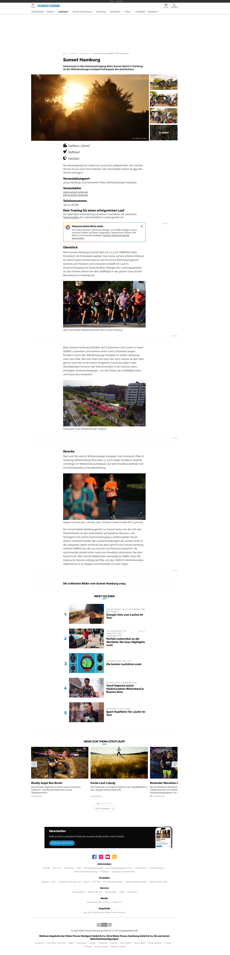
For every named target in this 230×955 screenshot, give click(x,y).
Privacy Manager (156, 868)
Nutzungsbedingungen (93, 868)
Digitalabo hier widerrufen (123, 872)
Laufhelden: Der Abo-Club (69, 882)
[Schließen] (142, 226)
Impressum (69, 868)
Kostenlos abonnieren (62, 843)
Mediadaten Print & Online (98, 902)
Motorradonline (155, 943)
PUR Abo (96, 882)
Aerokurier (39, 943)
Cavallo (92, 943)
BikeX (71, 943)
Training (49, 12)
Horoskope (152, 12)
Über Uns (57, 868)
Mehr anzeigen (102, 808)
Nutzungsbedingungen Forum (119, 868)
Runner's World (101, 947)
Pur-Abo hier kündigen (113, 882)
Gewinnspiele (111, 892)
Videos (128, 12)
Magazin (45, 882)
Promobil (88, 947)
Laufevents (63, 12)
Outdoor (168, 943)
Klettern (113, 943)
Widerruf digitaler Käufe (136, 882)
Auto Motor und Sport (56, 943)
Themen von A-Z (95, 892)
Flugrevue (103, 943)
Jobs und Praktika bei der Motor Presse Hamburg (104, 912)
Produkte (119, 1)
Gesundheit (115, 12)
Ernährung (100, 12)
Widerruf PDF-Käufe (158, 882)
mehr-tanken (125, 943)
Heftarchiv (117, 902)
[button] (90, 107)
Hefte (112, 1)
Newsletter (132, 892)
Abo (53, 882)
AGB (79, 868)
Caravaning (81, 943)
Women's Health (118, 947)
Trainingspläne (37, 12)
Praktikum (104, 872)
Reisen (87, 882)
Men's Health (139, 943)
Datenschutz (140, 868)
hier (135, 169)
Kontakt (46, 868)
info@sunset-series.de (75, 195)
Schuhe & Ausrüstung (82, 12)
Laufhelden (140, 12)
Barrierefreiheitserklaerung (85, 872)
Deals (122, 892)
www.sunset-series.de (75, 192)
